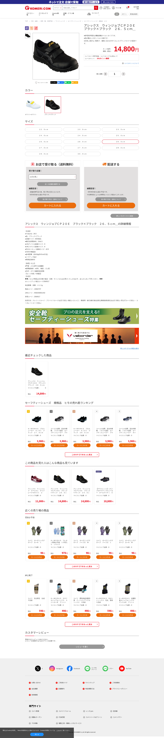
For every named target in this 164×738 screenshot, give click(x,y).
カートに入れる (52, 205)
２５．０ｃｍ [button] (120, 135)
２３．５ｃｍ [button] (120, 129)
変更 (117, 14)
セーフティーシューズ (74, 21)
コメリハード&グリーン (94, 717)
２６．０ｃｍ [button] (82, 142)
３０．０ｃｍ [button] (82, 154)
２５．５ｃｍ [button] (43, 142)
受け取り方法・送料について (52, 199)
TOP (26, 21)
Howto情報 (55, 14)
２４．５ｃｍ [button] (82, 135)
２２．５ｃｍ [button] (43, 129)
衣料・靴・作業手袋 (46, 21)
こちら (58, 730)
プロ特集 (35, 723)
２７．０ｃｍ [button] (43, 148)
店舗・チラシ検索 (68, 14)
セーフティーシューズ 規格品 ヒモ (95, 21)
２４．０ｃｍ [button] (43, 135)
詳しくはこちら (108, 2)
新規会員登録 (133, 14)
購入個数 (100, 74)
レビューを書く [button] (82, 646)
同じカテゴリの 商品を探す (129, 348)
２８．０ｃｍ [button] (120, 148)
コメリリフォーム (65, 711)
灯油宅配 (62, 717)
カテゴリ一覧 (30, 14)
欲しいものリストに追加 (124, 216)
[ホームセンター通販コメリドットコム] (38, 9)
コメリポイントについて (131, 63)
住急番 (115, 711)
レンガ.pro (89, 711)
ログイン (124, 14)
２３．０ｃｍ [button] (82, 129)
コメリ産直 (35, 711)
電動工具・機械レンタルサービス (70, 723)
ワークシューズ (60, 21)
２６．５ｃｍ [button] (120, 142)
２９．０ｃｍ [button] (43, 154)
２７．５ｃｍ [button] (82, 148)
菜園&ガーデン (37, 717)
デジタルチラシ (43, 14)
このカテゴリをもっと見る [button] (82, 454)
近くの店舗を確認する (52, 184)
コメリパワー (117, 717)
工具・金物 (34, 21)
